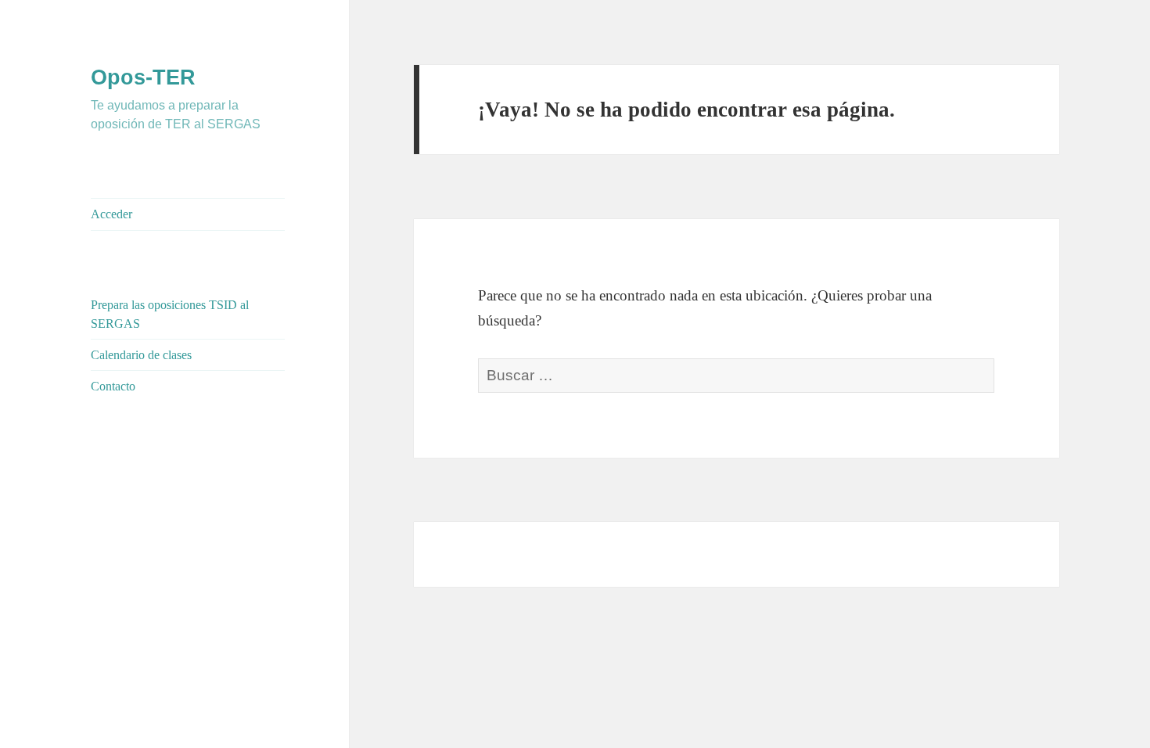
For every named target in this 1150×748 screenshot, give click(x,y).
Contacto (113, 386)
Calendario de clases (141, 354)
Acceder (111, 214)
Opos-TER (143, 77)
